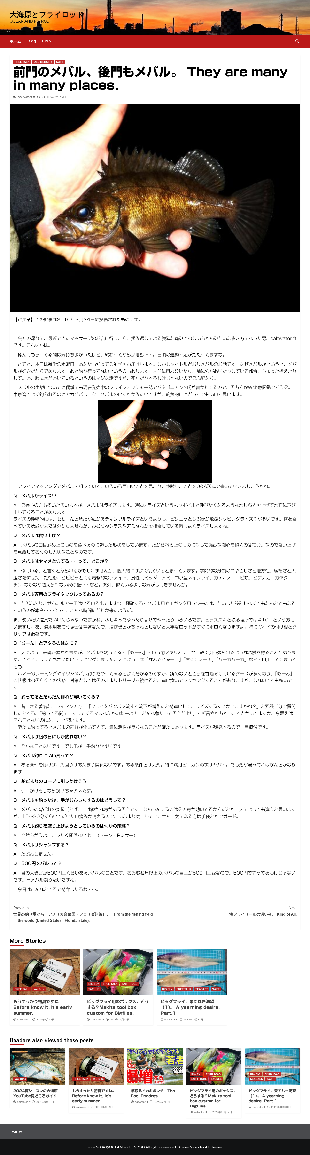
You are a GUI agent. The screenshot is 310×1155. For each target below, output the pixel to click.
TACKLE (93, 989)
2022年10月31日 (193, 1019)
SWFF (60, 61)
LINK (46, 41)
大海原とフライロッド (47, 14)
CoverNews (189, 1147)
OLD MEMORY (43, 61)
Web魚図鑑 (259, 387)
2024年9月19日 (45, 1101)
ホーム (15, 41)
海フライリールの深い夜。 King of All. (263, 911)
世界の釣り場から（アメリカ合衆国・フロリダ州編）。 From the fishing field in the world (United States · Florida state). (83, 914)
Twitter (16, 1131)
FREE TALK (22, 61)
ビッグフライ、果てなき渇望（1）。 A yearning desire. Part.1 (190, 1007)
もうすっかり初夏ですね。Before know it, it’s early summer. (42, 1007)
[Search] (297, 41)
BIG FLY (93, 983)
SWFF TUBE (129, 983)
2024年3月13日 (163, 1101)
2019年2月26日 (54, 97)
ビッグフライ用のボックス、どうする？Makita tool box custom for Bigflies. (118, 1007)
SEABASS (201, 989)
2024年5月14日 (45, 1019)
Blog (31, 41)
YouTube (39, 989)
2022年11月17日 (120, 1019)
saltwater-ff (26, 97)
